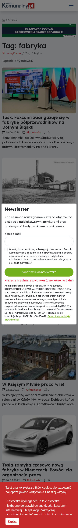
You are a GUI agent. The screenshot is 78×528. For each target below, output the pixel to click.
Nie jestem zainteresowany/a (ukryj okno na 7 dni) (39, 280)
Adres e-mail (13, 234)
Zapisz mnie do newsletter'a (39, 272)
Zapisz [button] (12, 521)
